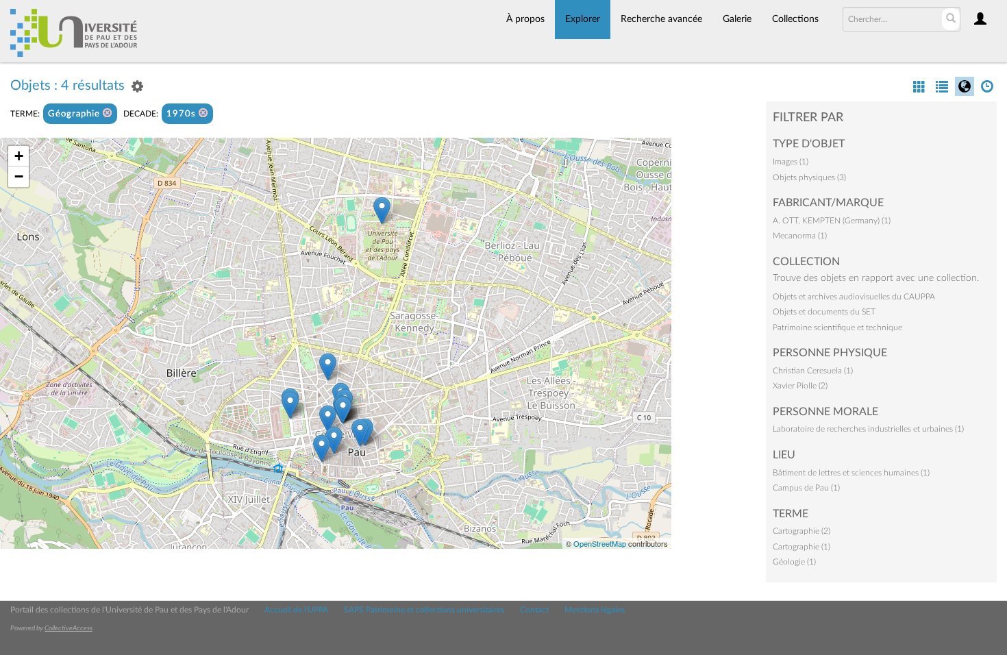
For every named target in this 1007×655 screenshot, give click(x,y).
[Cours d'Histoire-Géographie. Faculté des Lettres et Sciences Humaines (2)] (381, 211)
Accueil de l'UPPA (296, 610)
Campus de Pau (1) (806, 488)
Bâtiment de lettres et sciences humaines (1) (851, 473)
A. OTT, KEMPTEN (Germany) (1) (832, 221)
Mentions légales (594, 610)
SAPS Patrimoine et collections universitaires (424, 610)
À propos (525, 19)
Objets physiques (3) (809, 177)
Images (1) (790, 162)
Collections (795, 19)
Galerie (737, 19)
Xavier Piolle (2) (800, 386)
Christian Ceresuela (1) (813, 371)
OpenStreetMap (599, 543)
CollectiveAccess (68, 628)
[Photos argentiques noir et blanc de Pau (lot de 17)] (360, 433)
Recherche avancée (661, 19)
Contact (534, 610)
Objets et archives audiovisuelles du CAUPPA (854, 297)
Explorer (582, 19)
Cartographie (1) (801, 547)
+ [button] (18, 155)
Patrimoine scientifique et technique (837, 327)
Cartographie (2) (801, 531)
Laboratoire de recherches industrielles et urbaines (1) (868, 429)
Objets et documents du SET (824, 312)
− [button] (18, 176)
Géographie (75, 114)
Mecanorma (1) (800, 236)
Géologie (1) (794, 562)
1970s (182, 114)
